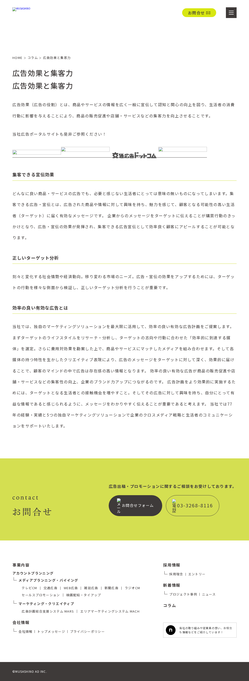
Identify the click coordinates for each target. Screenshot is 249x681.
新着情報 (171, 585)
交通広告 (50, 588)
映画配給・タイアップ (83, 595)
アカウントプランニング (32, 573)
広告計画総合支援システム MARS (48, 611)
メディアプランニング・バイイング (48, 580)
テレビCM (29, 588)
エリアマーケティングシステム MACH (110, 611)
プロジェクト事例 (183, 594)
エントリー (197, 574)
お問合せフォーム (138, 505)
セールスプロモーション (41, 595)
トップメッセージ (51, 631)
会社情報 (20, 622)
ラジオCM (132, 588)
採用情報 (171, 565)
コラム (34, 57)
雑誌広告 (91, 588)
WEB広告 (71, 588)
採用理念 (176, 574)
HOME (19, 57)
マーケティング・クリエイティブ (46, 603)
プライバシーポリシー (87, 631)
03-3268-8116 (195, 505)
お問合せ (196, 13)
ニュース (209, 594)
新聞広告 (111, 588)
